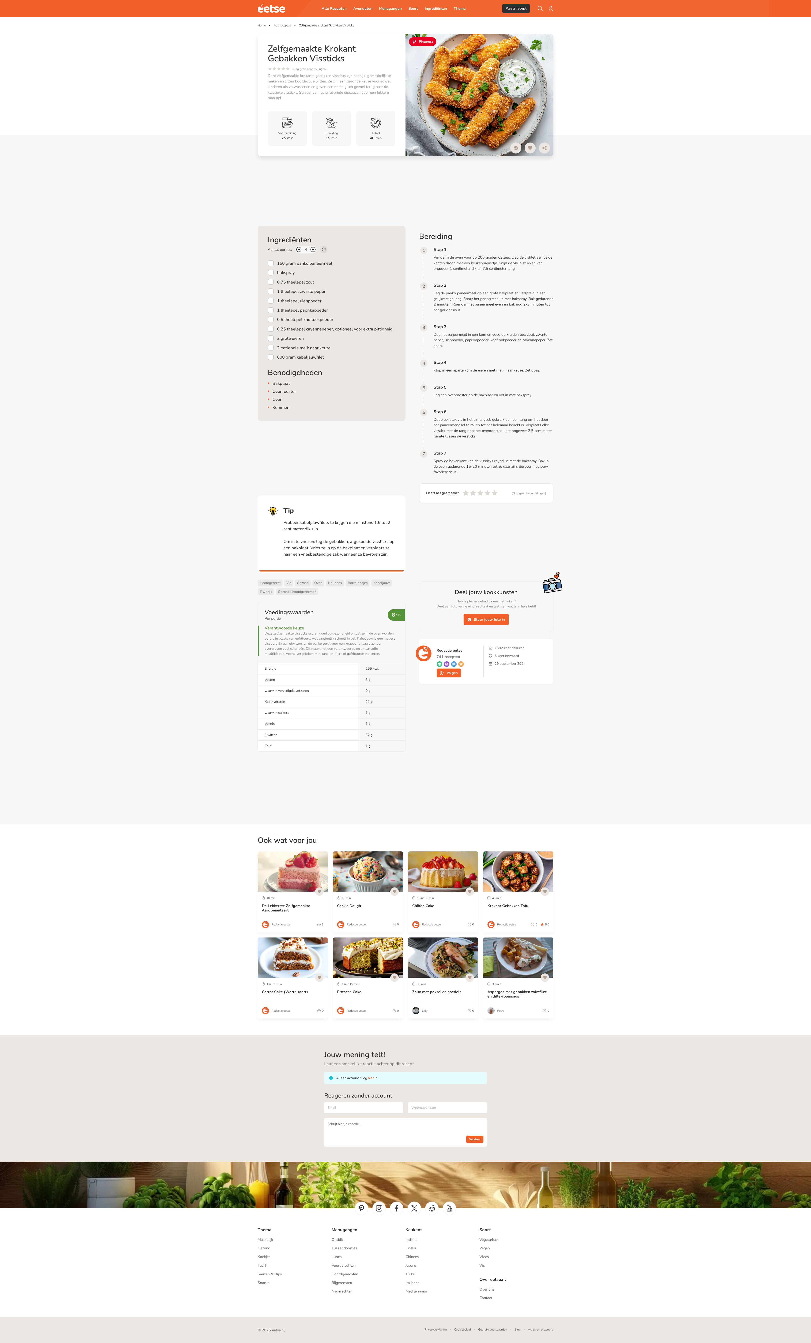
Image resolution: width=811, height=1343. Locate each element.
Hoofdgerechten (345, 1274)
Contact (485, 1297)
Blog (517, 1330)
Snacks (263, 1282)
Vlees (484, 1256)
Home (262, 25)
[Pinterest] (361, 1208)
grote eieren (290, 338)
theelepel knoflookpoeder (305, 319)
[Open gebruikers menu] (551, 8)
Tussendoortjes (344, 1248)
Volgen (452, 673)
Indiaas (411, 1239)
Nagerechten (342, 1291)
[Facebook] (396, 1208)
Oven (318, 583)
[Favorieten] (530, 148)
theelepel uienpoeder (299, 301)
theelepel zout (295, 282)
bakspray (286, 272)
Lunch (337, 1256)
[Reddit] (432, 1208)
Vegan (484, 1248)
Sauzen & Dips (270, 1274)
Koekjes (264, 1256)
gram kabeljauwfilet (300, 357)
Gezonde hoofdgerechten (297, 591)
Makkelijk (265, 1239)
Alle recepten (282, 25)
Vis (288, 583)
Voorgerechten (344, 1265)
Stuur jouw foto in (489, 619)
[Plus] (313, 249)
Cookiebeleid (462, 1330)
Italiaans (412, 1282)
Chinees (412, 1256)
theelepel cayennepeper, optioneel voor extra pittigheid (335, 329)
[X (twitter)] (414, 1208)
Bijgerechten (342, 1282)
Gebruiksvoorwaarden (492, 1330)
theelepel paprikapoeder (302, 310)
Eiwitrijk (266, 591)
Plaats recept (516, 8)
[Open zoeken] (540, 8)
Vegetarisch (489, 1239)
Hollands (335, 583)
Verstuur (475, 1139)
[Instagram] (379, 1208)
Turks (410, 1274)
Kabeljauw (381, 583)
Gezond (303, 583)
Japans (411, 1265)
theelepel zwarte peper (301, 291)
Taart (262, 1265)
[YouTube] (449, 1208)
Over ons (487, 1289)
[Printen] (515, 148)
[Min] (298, 249)
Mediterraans (416, 1291)
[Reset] (324, 249)
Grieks (411, 1248)
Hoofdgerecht (270, 583)
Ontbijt (337, 1239)
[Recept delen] (544, 148)
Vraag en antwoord (540, 1330)
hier (371, 1078)
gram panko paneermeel (304, 263)
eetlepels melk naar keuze (304, 348)
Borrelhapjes (358, 583)
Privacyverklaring (436, 1330)
